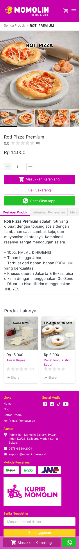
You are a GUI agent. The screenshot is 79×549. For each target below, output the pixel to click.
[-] (44, 404)
